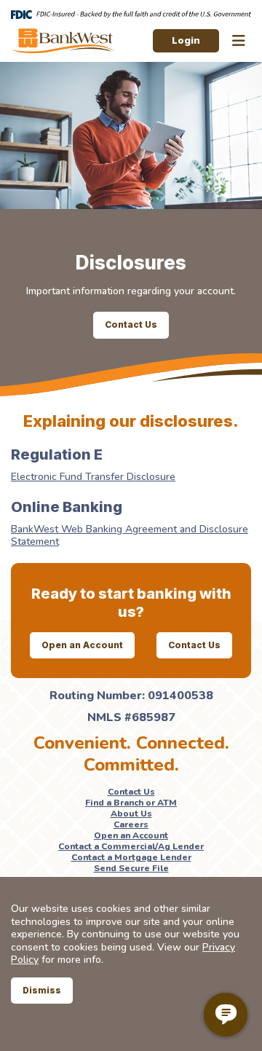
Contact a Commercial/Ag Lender (131, 846)
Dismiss (42, 990)
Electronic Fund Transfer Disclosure (93, 477)
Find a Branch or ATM (131, 802)
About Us (131, 813)
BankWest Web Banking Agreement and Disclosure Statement (129, 535)
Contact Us (131, 324)
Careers (131, 824)
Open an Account (82, 644)
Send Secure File (131, 868)
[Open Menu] (238, 41)
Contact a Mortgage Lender (131, 857)
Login (186, 40)
